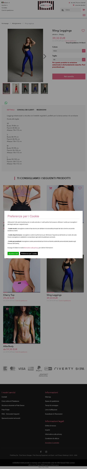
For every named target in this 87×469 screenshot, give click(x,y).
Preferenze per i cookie (29, 253)
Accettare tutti (13, 253)
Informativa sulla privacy (31, 248)
